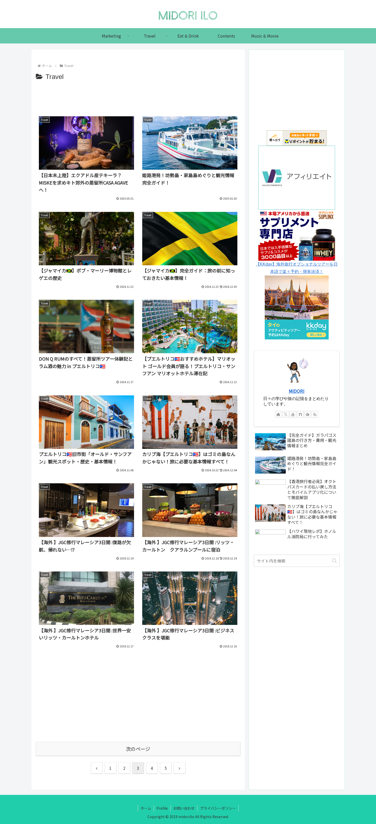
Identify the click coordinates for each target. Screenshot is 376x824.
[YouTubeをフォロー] (293, 414)
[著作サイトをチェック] (278, 414)
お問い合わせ (184, 808)
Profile (162, 808)
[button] (334, 561)
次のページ (138, 748)
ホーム (145, 808)
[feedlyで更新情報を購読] (307, 414)
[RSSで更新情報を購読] (315, 414)
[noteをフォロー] (300, 414)
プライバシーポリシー (218, 808)
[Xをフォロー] (285, 414)
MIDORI (296, 391)
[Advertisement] (138, 96)
